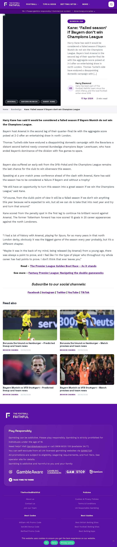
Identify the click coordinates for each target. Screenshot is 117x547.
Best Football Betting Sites (87, 527)
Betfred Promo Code (30, 531)
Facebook (34, 292)
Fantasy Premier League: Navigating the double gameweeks (66, 272)
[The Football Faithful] (12, 4)
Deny (54, 543)
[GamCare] (96, 472)
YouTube (73, 292)
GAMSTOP (86, 450)
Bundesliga (76, 21)
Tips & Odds (49, 4)
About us (30, 499)
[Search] (111, 4)
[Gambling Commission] (54, 472)
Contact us (30, 503)
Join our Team (30, 508)
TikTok (85, 292)
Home (5, 109)
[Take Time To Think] (21, 480)
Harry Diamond (83, 83)
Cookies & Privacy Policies (87, 499)
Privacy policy (67, 543)
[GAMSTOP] (75, 472)
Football (31, 4)
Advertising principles (83, 11)
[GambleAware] (30, 472)
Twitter (61, 292)
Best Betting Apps (87, 531)
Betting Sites (68, 4)
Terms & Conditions (87, 503)
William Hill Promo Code (30, 522)
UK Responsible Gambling (87, 508)
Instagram (48, 292)
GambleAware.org (37, 446)
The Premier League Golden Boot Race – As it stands (63, 266)
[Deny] (113, 540)
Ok (46, 543)
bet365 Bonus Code (30, 527)
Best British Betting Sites (86, 522)
